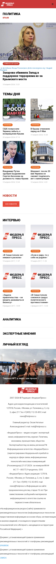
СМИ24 (3, 558)
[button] (4, 366)
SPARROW (4, 545)
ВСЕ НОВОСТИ (11, 204)
